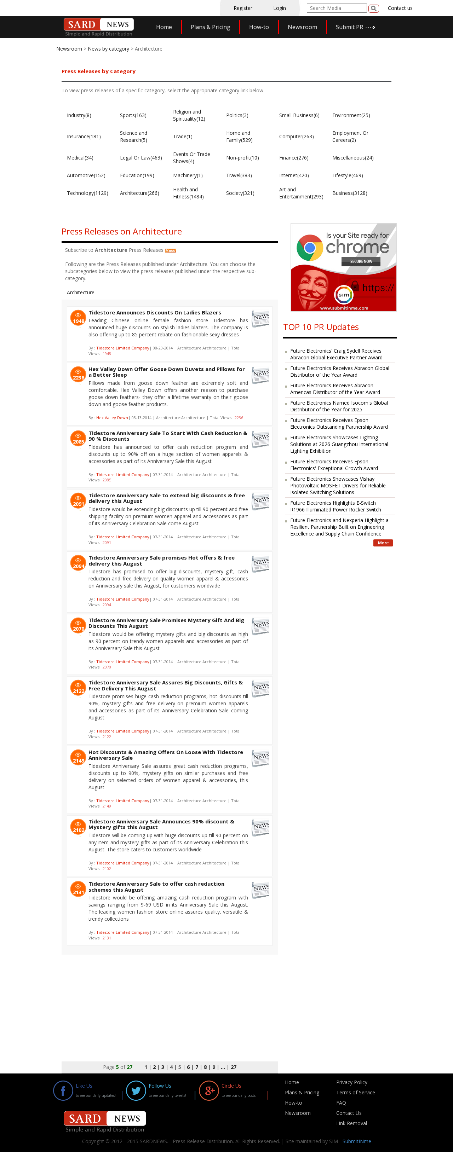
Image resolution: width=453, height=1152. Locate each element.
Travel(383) (239, 175)
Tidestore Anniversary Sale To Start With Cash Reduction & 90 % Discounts (167, 435)
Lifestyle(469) (347, 175)
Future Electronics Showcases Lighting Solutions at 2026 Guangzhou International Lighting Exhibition (339, 444)
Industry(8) (79, 115)
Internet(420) (294, 175)
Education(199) (137, 175)
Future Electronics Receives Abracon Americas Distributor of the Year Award (335, 388)
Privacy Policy (351, 1082)
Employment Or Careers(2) (350, 136)
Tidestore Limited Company (122, 348)
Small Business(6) (299, 115)
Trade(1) (183, 136)
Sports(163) (133, 115)
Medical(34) (80, 157)
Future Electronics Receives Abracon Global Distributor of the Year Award (339, 371)
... (223, 1067)
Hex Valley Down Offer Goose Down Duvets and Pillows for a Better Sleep (166, 371)
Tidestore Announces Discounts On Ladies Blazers (154, 312)
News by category (108, 48)
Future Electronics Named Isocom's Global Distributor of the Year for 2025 (339, 406)
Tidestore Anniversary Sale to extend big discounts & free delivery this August (166, 498)
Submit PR (349, 27)
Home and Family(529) (239, 136)
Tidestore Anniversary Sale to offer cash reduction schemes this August (156, 886)
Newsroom (302, 27)
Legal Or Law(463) (141, 157)
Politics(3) (237, 115)
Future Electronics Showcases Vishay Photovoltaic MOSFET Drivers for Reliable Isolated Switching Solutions (338, 485)
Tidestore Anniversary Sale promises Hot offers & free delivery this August (161, 560)
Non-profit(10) (242, 157)
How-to (259, 27)
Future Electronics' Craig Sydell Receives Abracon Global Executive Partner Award (336, 354)
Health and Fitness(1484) (188, 193)
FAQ (341, 1102)
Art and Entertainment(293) (301, 193)
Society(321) (240, 193)
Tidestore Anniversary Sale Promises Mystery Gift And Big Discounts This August (166, 623)
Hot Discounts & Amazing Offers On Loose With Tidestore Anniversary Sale (165, 755)
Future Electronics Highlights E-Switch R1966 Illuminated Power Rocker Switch (335, 506)
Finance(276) (294, 157)
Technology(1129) (87, 193)
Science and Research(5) (133, 136)
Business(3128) (349, 193)
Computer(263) (296, 136)
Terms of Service (355, 1092)
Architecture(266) (139, 193)
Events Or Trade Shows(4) (191, 157)
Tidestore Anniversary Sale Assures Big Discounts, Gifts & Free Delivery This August (165, 685)
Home (164, 27)
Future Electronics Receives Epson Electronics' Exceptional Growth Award (334, 464)
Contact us (400, 8)
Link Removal (351, 1123)
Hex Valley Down (112, 417)
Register (243, 8)
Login (279, 8)
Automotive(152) (86, 175)
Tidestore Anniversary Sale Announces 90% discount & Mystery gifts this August (161, 824)
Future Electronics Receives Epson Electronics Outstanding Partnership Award (339, 423)
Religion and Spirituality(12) (189, 115)
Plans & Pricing (210, 27)
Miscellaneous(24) (353, 157)
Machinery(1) (188, 175)
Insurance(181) (84, 136)
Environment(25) (351, 115)
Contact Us (349, 1113)
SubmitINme (357, 1141)
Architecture (80, 292)
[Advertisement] (170, 1004)
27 (233, 1067)
